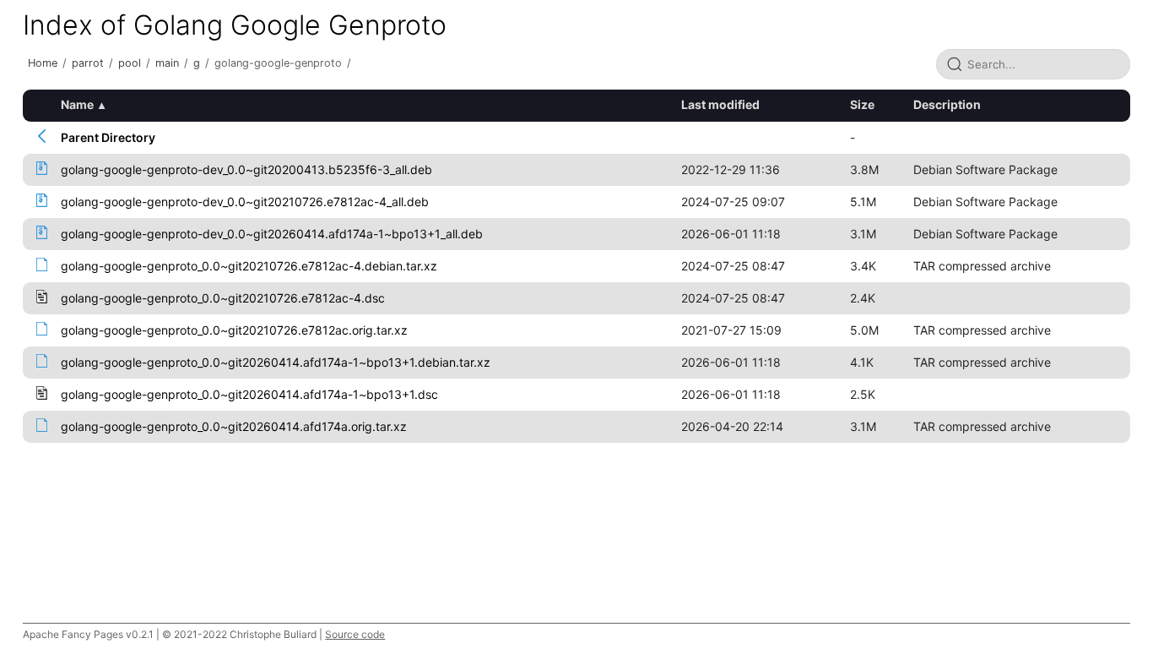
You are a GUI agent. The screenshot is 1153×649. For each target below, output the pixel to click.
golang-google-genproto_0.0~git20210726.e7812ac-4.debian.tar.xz (249, 266)
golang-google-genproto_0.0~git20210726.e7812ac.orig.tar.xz (234, 330)
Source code (355, 634)
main (167, 63)
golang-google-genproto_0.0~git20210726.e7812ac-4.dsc (223, 298)
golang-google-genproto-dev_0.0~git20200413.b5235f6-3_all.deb (246, 169)
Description (947, 104)
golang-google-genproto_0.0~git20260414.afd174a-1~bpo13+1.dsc (249, 394)
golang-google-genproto (278, 63)
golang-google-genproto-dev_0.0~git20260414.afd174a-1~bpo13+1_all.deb (272, 233)
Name (77, 104)
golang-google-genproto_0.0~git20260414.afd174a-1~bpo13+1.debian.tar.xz (275, 362)
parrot (88, 63)
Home (42, 63)
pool (129, 63)
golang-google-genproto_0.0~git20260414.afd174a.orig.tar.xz (234, 426)
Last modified (720, 104)
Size (862, 104)
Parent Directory (108, 137)
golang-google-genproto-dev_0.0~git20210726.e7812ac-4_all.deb (245, 201)
